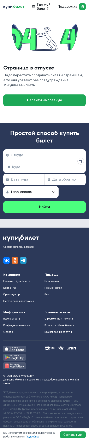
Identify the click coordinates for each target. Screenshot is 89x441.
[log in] (82, 6)
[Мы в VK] (6, 260)
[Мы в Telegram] (23, 260)
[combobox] (44, 155)
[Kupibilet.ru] (13, 6)
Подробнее (33, 436)
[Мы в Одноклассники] (15, 260)
